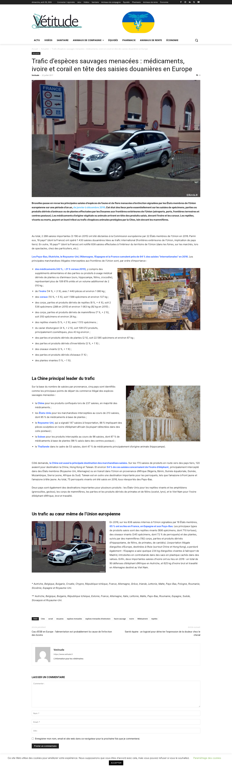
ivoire (131, 618)
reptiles (154, 618)
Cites (43, 618)
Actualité (45, 48)
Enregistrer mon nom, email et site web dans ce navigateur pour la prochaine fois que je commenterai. (87, 738)
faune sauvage (120, 618)
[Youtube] (198, 2)
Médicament (142, 618)
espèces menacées (74, 618)
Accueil (35, 48)
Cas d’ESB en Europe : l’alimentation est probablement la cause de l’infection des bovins (72, 633)
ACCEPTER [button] (116, 763)
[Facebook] (181, 2)
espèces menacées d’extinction (97, 618)
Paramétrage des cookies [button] (207, 757)
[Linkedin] (190, 2)
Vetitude (35, 75)
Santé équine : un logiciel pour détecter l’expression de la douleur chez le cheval (162, 633)
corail (50, 618)
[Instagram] (185, 2)
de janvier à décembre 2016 (89, 207)
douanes (59, 618)
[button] (196, 40)
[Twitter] (194, 2)
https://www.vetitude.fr (63, 654)
